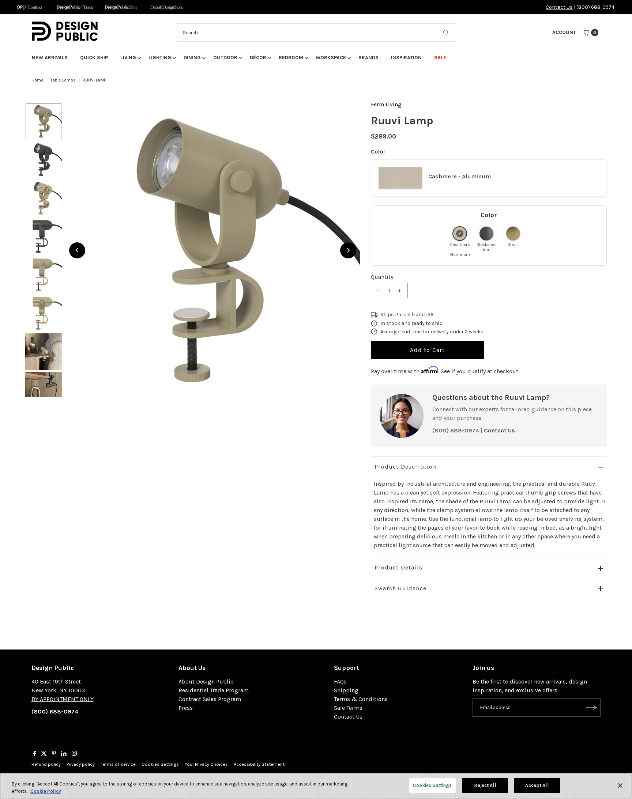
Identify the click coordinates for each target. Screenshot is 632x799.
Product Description (406, 466)
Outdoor (225, 57)
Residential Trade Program (213, 690)
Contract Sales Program (209, 699)
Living (128, 57)
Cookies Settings (160, 764)
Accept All (536, 785)
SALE (440, 57)
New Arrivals (50, 57)
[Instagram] (74, 754)
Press (185, 707)
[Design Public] (121, 7)
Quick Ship (94, 57)
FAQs (340, 681)
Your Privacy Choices (206, 764)
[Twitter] (44, 754)
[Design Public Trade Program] (75, 7)
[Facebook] (34, 754)
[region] (212, 250)
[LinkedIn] (64, 754)
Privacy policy (81, 764)
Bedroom (291, 57)
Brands (368, 57)
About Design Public (205, 681)
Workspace (331, 57)
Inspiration (406, 57)
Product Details (398, 567)
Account (564, 32)
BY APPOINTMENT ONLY (62, 699)
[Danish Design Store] (166, 7)
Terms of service (118, 764)
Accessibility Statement (259, 764)
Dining (192, 57)
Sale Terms (348, 707)
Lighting (159, 57)
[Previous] (77, 250)
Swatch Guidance (400, 588)
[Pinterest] (54, 754)
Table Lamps (63, 80)
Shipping (346, 690)
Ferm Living (386, 104)
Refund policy (46, 764)
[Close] (620, 785)
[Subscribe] (591, 707)
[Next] (348, 250)
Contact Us (559, 7)
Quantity (382, 276)
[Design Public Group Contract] (29, 7)
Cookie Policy (45, 791)
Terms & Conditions (361, 699)
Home (37, 80)
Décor (258, 57)
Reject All (485, 785)
